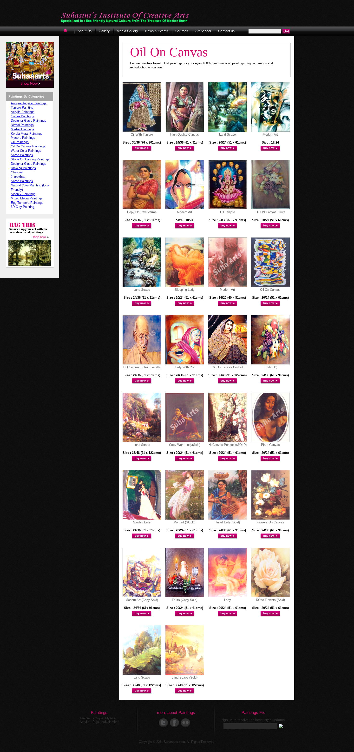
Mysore (110, 718)
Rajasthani (99, 722)
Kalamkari (112, 722)
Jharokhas (18, 176)
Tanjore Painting (22, 107)
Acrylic (84, 722)
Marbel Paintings (22, 129)
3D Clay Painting (22, 207)
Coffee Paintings (22, 116)
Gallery (104, 31)
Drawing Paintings (23, 168)
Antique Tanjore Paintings (28, 103)
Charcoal (17, 172)
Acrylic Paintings (22, 112)
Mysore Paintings (23, 137)
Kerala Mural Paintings (26, 133)
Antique (97, 718)
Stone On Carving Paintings (30, 159)
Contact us (226, 31)
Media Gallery (127, 31)
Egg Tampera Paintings (27, 202)
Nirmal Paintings (22, 125)
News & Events (156, 31)
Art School (203, 31)
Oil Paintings (20, 142)
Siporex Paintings (23, 194)
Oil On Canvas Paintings (28, 146)
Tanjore (85, 718)
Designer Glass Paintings (28, 120)
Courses (181, 31)
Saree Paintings (22, 155)
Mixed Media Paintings (27, 198)
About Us (85, 31)
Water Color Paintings (26, 150)
